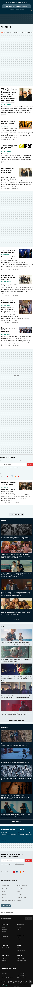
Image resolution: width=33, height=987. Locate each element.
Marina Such (8, 188)
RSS (15, 476)
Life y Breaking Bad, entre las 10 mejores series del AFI (8, 277)
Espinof (18, 939)
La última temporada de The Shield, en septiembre (9, 330)
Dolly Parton (14, 32)
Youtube (8, 476)
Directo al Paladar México (7, 977)
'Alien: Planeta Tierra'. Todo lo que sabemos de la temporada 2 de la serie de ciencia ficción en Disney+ (16, 660)
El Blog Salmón (20, 958)
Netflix (3, 891)
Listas (18, 891)
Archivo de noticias (17, 514)
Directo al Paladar (6, 948)
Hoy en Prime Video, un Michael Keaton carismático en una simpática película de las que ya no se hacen (15, 815)
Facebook (5, 476)
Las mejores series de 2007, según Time (8, 483)
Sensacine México (21, 973)
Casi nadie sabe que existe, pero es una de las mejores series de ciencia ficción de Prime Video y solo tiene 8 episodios (16, 761)
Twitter (1, 476)
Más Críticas (16, 620)
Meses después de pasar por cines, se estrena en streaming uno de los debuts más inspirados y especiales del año (15, 744)
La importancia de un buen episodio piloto (8, 302)
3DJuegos (19, 927)
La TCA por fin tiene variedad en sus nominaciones (7, 170)
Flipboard (19, 476)
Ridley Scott (30, 32)
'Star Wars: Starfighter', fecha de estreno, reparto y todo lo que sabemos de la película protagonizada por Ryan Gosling (15, 643)
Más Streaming (16, 821)
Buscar (30, 912)
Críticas (3, 520)
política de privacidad (18, 467)
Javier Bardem (22, 32)
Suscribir (30, 464)
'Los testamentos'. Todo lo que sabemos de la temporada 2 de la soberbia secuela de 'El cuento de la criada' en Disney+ (16, 696)
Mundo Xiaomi (5, 936)
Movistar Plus (20, 888)
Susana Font (8, 163)
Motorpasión (20, 948)
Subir (27, 918)
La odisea (19, 894)
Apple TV (4, 894)
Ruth (6, 139)
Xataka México (5, 971)
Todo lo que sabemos (8, 627)
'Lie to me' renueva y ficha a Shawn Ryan (8, 251)
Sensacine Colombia (21, 975)
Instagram (12, 476)
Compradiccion (5, 962)
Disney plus (4, 888)
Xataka (3, 927)
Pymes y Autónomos (21, 960)
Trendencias (4, 958)
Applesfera (4, 931)
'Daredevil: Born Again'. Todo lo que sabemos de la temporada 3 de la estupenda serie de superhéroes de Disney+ (16, 713)
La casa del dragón (21, 897)
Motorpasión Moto (21, 950)
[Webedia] (6, 920)
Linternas (19, 900)
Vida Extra (19, 929)
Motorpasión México (21, 977)
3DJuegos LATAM (20, 971)
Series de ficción (6, 104)
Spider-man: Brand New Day (8, 900)
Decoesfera (4, 960)
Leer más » (4, 114)
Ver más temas (6, 905)
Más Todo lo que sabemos (16, 720)
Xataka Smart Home (6, 934)
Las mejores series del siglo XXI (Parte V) (8, 123)
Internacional (5, 254)
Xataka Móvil (4, 929)
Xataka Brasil (4, 973)
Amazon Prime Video (23, 841)
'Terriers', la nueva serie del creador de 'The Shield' (9, 147)
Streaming (4, 727)
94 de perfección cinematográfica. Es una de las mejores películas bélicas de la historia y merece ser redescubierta (15, 538)
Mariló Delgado (9, 116)
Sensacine (19, 937)
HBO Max (4, 897)
